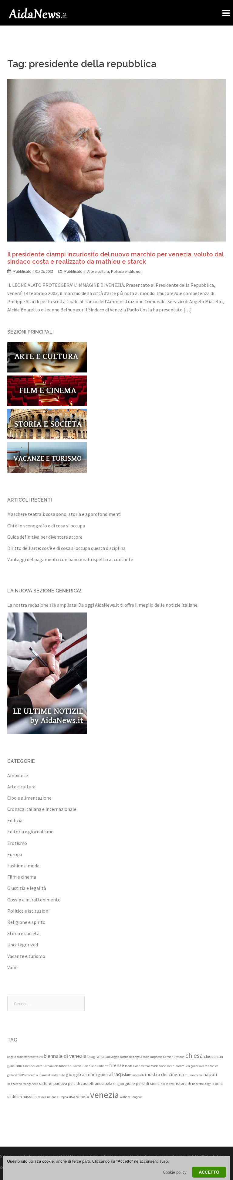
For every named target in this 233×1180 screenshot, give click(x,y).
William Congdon (131, 1097)
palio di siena (148, 1083)
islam (126, 1074)
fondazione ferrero (137, 1066)
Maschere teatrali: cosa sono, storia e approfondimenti (64, 514)
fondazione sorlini (163, 1066)
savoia (42, 1097)
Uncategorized (22, 945)
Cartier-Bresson (173, 1057)
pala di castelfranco (86, 1083)
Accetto (209, 1172)
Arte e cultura (98, 271)
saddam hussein (22, 1096)
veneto (82, 1096)
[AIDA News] (38, 12)
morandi (138, 1075)
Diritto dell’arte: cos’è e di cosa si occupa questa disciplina (66, 548)
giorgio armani (81, 1074)
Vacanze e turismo (26, 956)
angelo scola (15, 1057)
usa (72, 1096)
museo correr (193, 1075)
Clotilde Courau (33, 1066)
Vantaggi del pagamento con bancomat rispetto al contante (70, 559)
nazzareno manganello (22, 1084)
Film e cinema (21, 877)
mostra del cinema (164, 1074)
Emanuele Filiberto (95, 1066)
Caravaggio (112, 1057)
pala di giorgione (120, 1083)
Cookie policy (175, 1172)
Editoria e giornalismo (30, 831)
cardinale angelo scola (134, 1057)
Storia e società (23, 933)
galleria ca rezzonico (204, 1066)
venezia (104, 1094)
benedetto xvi (33, 1057)
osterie (45, 1083)
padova (60, 1083)
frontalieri (183, 1066)
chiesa (194, 1055)
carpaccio (156, 1057)
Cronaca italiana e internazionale (41, 809)
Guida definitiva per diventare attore (45, 537)
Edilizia (14, 820)
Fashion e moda (23, 866)
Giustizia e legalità (26, 888)
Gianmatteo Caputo (52, 1075)
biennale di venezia (65, 1055)
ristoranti (182, 1083)
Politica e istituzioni (127, 271)
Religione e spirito (26, 922)
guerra (104, 1074)
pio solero (167, 1084)
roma (218, 1083)
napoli (210, 1074)
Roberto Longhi (202, 1084)
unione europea (57, 1097)
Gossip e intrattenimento (34, 900)
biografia (95, 1056)
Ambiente (17, 775)
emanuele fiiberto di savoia (63, 1066)
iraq (116, 1074)
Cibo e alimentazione (29, 798)
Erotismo (17, 843)
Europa (14, 854)
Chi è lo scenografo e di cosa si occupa (46, 526)
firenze (116, 1065)
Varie (12, 967)
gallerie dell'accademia (22, 1075)
